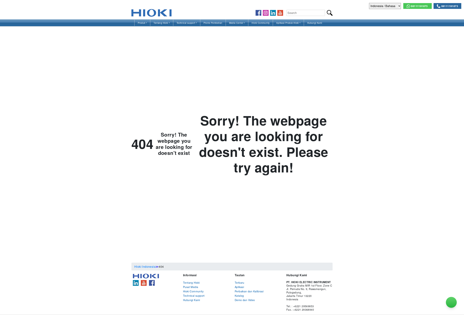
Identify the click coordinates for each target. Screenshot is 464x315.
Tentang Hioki (161, 22)
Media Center (236, 22)
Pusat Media (190, 287)
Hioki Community (261, 22)
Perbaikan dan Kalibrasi (249, 291)
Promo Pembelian (213, 22)
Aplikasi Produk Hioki (287, 22)
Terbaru (239, 282)
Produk (141, 22)
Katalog (239, 295)
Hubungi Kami (314, 22)
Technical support (186, 22)
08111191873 (419, 6)
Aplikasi (239, 287)
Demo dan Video (245, 300)
